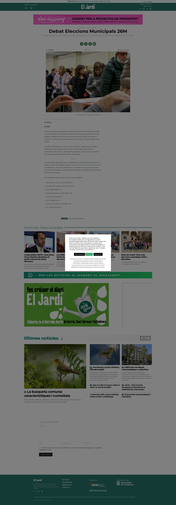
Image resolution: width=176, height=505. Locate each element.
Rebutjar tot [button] (98, 254)
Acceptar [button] (89, 254)
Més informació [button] (79, 254)
